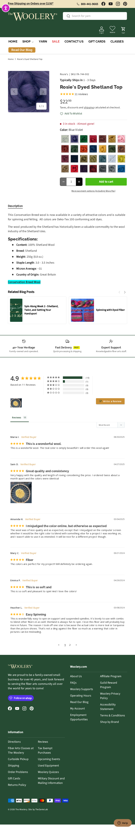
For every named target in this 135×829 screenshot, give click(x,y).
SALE (56, 41)
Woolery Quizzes (48, 772)
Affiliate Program (110, 676)
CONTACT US (74, 41)
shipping (89, 107)
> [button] (76, 644)
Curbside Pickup (18, 759)
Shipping (13, 766)
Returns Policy (17, 785)
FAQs (73, 683)
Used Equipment (48, 766)
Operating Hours (80, 696)
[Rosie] (16, 402)
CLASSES (117, 41)
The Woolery (21, 809)
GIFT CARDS (97, 41)
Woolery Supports (81, 689)
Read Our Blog (79, 702)
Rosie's (64, 74)
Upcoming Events (49, 759)
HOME (12, 41)
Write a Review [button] (112, 401)
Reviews (43, 742)
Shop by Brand (109, 722)
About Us (76, 676)
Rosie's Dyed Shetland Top (30, 59)
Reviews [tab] (16, 417)
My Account (77, 708)
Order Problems (18, 772)
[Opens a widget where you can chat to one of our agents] (123, 823)
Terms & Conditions (112, 715)
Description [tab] (15, 206)
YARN (43, 41)
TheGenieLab (41, 809)
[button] (123, 29)
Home (11, 59)
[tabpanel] (67, 248)
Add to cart (106, 182)
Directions (14, 742)
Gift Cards (14, 778)
